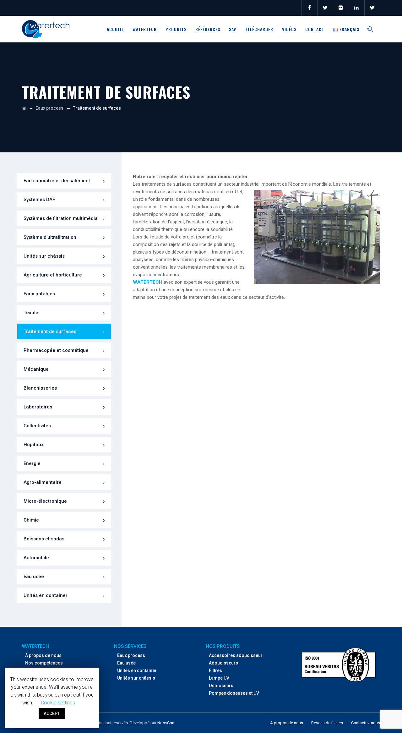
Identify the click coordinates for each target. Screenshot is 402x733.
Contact (314, 29)
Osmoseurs (221, 685)
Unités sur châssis (44, 256)
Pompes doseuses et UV (234, 693)
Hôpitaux (34, 444)
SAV (232, 29)
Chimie (31, 520)
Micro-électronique (45, 501)
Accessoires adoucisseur (236, 655)
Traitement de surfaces (50, 331)
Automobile (36, 558)
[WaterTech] (45, 29)
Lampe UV (219, 678)
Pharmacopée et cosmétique (56, 350)
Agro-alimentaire (43, 482)
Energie (32, 463)
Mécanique (36, 369)
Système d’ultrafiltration (50, 237)
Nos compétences (44, 662)
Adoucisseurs (223, 662)
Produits (176, 29)
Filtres (215, 670)
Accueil (115, 29)
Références (207, 29)
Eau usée (34, 576)
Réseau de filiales (327, 722)
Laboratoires (38, 407)
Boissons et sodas (44, 539)
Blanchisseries (40, 388)
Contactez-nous (365, 722)
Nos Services (130, 646)
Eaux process (131, 655)
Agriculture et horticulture (53, 275)
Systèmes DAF (39, 199)
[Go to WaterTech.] (24, 108)
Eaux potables (39, 294)
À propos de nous (43, 655)
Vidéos (289, 29)
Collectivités (37, 426)
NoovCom (166, 722)
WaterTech (145, 29)
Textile (31, 312)
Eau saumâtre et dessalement (57, 180)
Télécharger (259, 29)
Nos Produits (223, 646)
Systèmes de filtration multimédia (61, 218)
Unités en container (46, 595)
